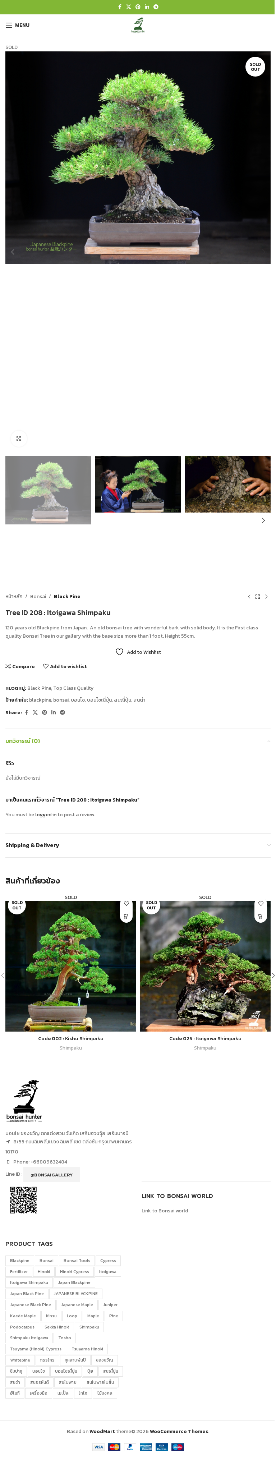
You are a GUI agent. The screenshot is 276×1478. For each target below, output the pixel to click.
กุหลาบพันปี (75, 1360)
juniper (110, 1305)
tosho (64, 1338)
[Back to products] (257, 596)
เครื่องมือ (38, 1393)
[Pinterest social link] (138, 7)
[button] (12, 252)
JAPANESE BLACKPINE (76, 1293)
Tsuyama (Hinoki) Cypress (35, 1349)
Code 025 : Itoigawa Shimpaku (205, 1038)
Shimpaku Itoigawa (29, 1338)
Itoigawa (107, 1271)
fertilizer (19, 1271)
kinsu (51, 1316)
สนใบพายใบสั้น (100, 1382)
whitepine (20, 1360)
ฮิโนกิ (15, 1393)
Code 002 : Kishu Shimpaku (71, 1038)
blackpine (40, 700)
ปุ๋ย (90, 1371)
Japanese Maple (77, 1305)
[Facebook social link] (119, 7)
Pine (113, 1316)
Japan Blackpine (74, 1282)
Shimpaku (71, 1047)
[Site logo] (138, 24)
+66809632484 (49, 1162)
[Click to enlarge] (19, 439)
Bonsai (38, 596)
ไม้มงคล (104, 1393)
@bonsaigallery (52, 1174)
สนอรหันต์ (39, 1382)
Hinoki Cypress (74, 1271)
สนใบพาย (68, 1382)
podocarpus (22, 1327)
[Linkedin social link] (147, 7)
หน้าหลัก (13, 596)
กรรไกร (47, 1360)
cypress (108, 1260)
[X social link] (128, 7)
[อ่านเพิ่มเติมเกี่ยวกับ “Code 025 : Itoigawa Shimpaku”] (260, 916)
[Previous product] (249, 596)
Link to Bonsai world (165, 1211)
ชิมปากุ (16, 1371)
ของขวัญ (104, 1360)
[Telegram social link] (156, 7)
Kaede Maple (23, 1316)
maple (93, 1316)
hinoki (44, 1271)
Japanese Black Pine (30, 1305)
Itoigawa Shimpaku (29, 1282)
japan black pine (27, 1293)
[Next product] (266, 596)
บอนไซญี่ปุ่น (99, 700)
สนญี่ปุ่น (122, 700)
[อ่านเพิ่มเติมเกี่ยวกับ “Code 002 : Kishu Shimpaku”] (126, 916)
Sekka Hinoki (57, 1327)
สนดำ (139, 700)
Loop (72, 1316)
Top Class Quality (73, 688)
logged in (45, 814)
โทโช (83, 1393)
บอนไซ (78, 700)
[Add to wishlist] (126, 904)
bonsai (61, 700)
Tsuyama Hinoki (87, 1349)
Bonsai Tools (77, 1260)
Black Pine (67, 596)
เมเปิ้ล (63, 1393)
